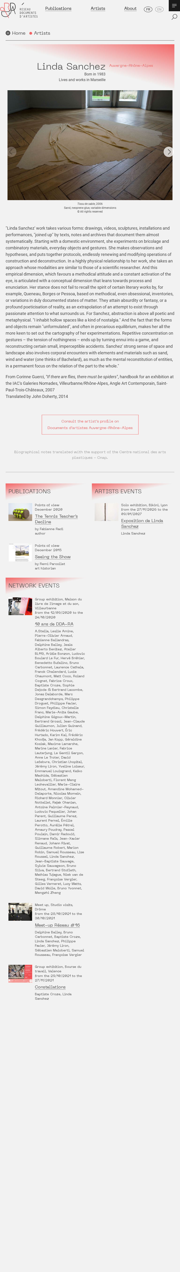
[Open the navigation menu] (174, 5)
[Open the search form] (174, 16)
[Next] (169, 152)
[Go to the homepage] (19, 14)
